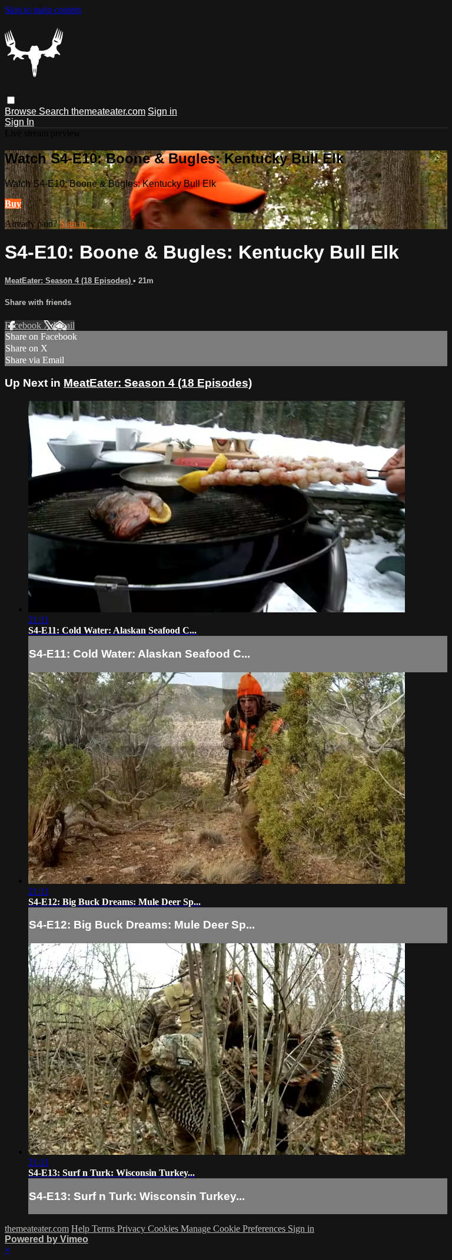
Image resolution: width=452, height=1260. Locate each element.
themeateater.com (108, 111)
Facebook (24, 325)
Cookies (164, 1229)
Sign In (19, 122)
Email (64, 325)
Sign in (162, 111)
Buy (13, 204)
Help (81, 1229)
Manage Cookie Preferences (234, 1229)
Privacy (132, 1229)
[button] (11, 100)
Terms (104, 1229)
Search (55, 111)
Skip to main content (43, 10)
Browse (22, 111)
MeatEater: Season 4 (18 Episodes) (69, 280)
